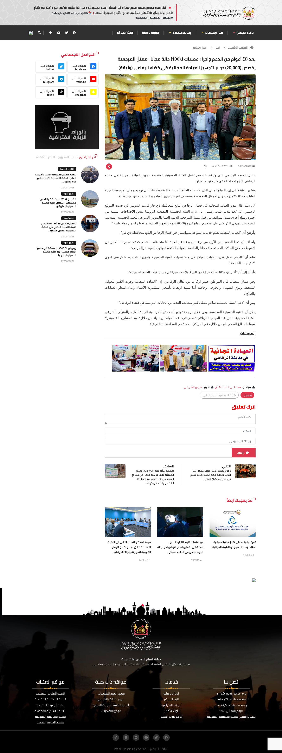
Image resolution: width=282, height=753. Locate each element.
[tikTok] (116, 737)
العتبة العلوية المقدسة (50, 693)
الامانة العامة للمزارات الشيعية (111, 705)
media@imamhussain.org (231, 705)
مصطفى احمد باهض (228, 387)
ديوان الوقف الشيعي (110, 699)
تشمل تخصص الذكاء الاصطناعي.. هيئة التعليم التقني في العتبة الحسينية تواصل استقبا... (58, 227)
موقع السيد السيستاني (111, 693)
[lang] (30, 33)
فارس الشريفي (193, 387)
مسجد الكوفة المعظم (50, 722)
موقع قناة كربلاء (111, 711)
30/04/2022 (245, 166)
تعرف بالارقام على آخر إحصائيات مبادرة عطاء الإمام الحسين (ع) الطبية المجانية (234, 544)
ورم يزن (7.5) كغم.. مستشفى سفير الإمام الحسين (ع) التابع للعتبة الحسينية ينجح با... (56, 251)
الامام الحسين (245, 32)
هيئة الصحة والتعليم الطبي (219, 395)
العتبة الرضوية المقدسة (50, 705)
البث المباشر (125, 32)
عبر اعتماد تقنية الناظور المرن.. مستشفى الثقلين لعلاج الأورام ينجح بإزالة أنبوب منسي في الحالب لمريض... (180, 547)
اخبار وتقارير (200, 47)
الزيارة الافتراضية (171, 705)
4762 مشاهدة (220, 166)
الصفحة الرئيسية (238, 47)
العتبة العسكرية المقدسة (50, 711)
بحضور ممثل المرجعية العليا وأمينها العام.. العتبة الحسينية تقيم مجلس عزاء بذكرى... (55, 178)
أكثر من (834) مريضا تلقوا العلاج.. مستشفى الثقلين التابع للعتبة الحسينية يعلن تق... (57, 203)
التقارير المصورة (67, 169)
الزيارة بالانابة (150, 32)
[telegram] (136, 737)
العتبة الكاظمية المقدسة (50, 699)
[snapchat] (126, 737)
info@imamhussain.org (231, 693)
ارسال (240, 452)
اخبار (217, 47)
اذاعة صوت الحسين (171, 716)
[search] (39, 33)
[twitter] (66, 32)
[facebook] (74, 32)
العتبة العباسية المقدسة (50, 716)
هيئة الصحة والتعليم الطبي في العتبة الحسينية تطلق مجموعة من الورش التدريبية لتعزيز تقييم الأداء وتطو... (129, 547)
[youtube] (59, 32)
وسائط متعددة (182, 32)
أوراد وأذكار (171, 711)
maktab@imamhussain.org (231, 699)
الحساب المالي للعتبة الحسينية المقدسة (231, 716)
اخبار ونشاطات (214, 32)
